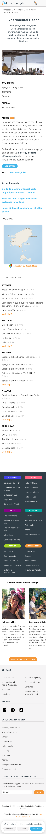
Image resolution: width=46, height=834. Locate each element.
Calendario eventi (32, 565)
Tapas (27, 530)
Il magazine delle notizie (11, 765)
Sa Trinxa (11, 338)
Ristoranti (6, 755)
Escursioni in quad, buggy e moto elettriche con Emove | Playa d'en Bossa (22, 304)
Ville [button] (12, 510)
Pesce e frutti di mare (33, 520)
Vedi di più (7, 314)
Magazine (8, 500)
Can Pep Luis (13, 416)
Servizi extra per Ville (12, 540)
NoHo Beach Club (14, 329)
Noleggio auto (30, 561)
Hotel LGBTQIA (31, 483)
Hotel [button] (33, 477)
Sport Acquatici (10, 556)
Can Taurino (12, 411)
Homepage (6, 10)
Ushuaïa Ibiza (12, 448)
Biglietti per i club (10, 495)
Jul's (9, 342)
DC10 (9, 435)
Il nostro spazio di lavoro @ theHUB (32, 692)
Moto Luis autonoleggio (18, 289)
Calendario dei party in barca (12, 489)
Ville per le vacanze (9, 732)
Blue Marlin (11, 443)
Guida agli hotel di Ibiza (11, 727)
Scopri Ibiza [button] (33, 546)
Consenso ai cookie (32, 682)
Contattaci (29, 687)
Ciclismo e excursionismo (9, 571)
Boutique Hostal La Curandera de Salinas (22, 397)
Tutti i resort (31, 10)
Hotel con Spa (30, 497)
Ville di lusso (8, 535)
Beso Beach (12, 325)
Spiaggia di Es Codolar (17, 364)
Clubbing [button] (12, 477)
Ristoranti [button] (33, 510)
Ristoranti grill (30, 525)
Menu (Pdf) (10, 166)
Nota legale (6, 694)
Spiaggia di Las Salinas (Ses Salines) (21, 358)
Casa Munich (13, 407)
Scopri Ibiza (19, 10)
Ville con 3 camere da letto (12, 521)
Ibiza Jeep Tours (14, 310)
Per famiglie (8, 551)
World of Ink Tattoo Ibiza (17, 298)
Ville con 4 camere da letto (12, 529)
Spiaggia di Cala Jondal (17, 380)
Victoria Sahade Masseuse (18, 294)
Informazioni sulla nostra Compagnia (9, 683)
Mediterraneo (30, 516)
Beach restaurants (32, 534)
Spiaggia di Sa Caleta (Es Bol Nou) (20, 374)
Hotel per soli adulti (32, 492)
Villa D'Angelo (13, 402)
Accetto (36, 829)
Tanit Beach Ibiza (14, 439)
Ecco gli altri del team (23, 659)
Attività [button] (12, 546)
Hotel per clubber (31, 488)
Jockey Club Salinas (16, 333)
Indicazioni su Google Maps (25, 266)
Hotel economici (31, 501)
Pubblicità (6, 689)
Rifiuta (23, 829)
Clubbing (5, 751)
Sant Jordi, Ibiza (11, 12)
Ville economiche (10, 516)
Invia (39, 792)
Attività (5, 760)
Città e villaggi (30, 551)
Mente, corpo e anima (12, 565)
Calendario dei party (12, 483)
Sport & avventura (11, 561)
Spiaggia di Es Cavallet (17, 369)
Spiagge (28, 556)
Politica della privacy (33, 678)
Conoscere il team (9, 678)
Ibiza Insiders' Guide (12, 504)
